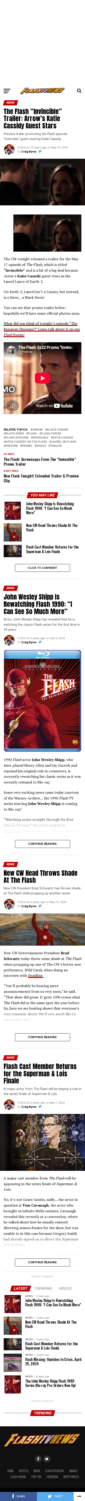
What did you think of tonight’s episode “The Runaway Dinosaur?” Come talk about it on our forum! (42, 329)
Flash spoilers (17, 437)
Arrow (37, 429)
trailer (56, 445)
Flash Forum (18, 1477)
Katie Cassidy (63, 437)
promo (27, 445)
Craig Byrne (28, 151)
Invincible (41, 437)
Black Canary (58, 429)
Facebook (52, 1477)
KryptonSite (71, 1477)
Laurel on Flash (63, 441)
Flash (32, 433)
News (37, 1471)
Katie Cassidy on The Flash (26, 441)
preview (11, 445)
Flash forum (51, 433)
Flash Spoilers (55, 1471)
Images (73, 1471)
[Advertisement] (42, 42)
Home (10, 1471)
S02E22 (41, 445)
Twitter (36, 1477)
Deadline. (35, 975)
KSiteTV (23, 1471)
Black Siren (14, 433)
